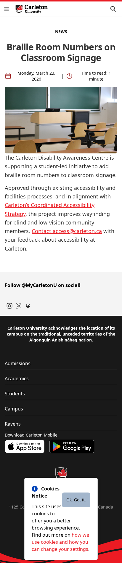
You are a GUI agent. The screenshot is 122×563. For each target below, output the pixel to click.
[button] (7, 9)
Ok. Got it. (76, 500)
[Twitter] (19, 306)
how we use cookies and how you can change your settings (60, 542)
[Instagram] (9, 306)
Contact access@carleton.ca (67, 231)
